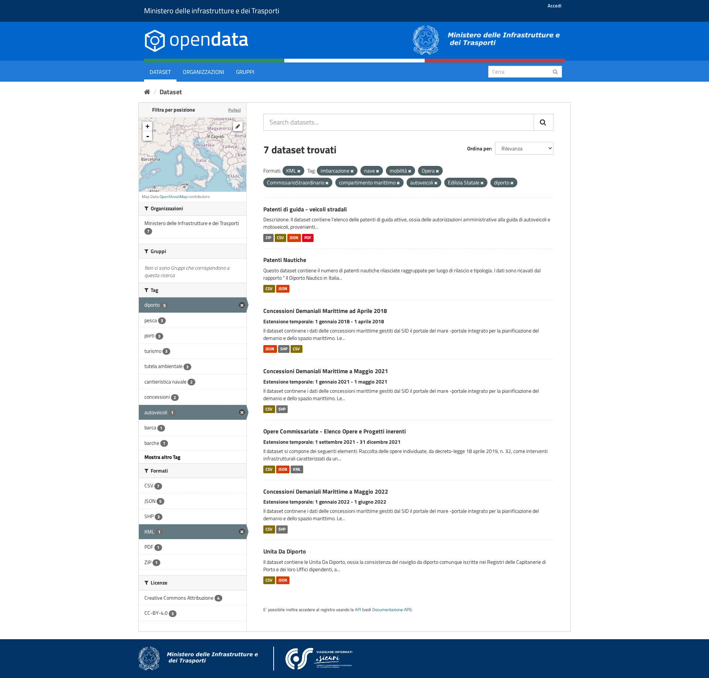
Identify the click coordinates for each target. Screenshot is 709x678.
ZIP (268, 238)
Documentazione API (391, 609)
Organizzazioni (203, 72)
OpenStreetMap (174, 197)
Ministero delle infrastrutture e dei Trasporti (211, 10)
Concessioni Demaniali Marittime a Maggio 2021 (325, 371)
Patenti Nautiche (284, 259)
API (358, 609)
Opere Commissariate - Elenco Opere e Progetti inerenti (334, 431)
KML (297, 469)
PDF (307, 238)
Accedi (554, 5)
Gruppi (245, 72)
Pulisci (234, 109)
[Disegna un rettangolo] (238, 126)
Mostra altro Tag (162, 457)
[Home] (147, 92)
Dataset (160, 72)
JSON (294, 238)
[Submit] (555, 71)
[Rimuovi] (299, 171)
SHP (283, 349)
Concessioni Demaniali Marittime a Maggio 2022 (325, 491)
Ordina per (479, 148)
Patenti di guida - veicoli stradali (305, 209)
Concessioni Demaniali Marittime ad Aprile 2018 (325, 310)
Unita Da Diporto (284, 551)
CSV (280, 238)
